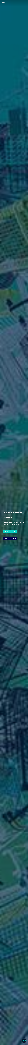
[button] (10, 531)
